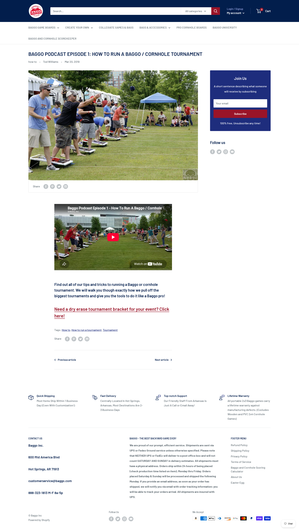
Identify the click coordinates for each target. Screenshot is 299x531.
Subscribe (240, 113)
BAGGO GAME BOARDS (41, 27)
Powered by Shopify (39, 520)
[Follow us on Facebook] (212, 151)
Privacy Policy (239, 456)
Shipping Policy (240, 450)
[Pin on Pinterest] (52, 186)
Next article (162, 359)
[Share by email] (65, 186)
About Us (236, 476)
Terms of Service (241, 461)
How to (66, 330)
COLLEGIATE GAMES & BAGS (116, 27)
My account (234, 13)
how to (32, 61)
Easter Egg (237, 482)
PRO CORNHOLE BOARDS (191, 27)
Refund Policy (239, 445)
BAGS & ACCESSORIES (153, 27)
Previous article (67, 359)
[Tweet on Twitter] (59, 186)
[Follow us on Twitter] (219, 151)
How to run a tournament (86, 330)
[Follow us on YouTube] (232, 151)
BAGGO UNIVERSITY (225, 27)
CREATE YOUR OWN (77, 27)
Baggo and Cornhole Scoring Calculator (248, 469)
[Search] (215, 11)
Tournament (110, 330)
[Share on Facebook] (45, 186)
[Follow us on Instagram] (225, 151)
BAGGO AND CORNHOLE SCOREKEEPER (52, 38)
